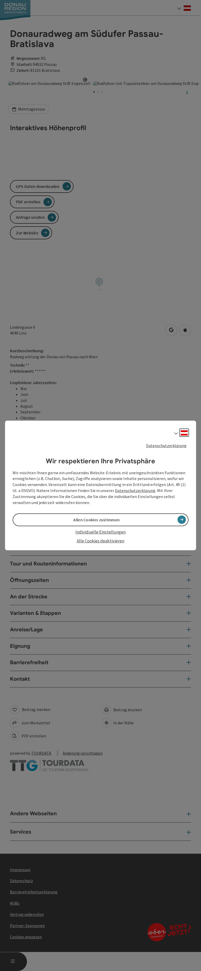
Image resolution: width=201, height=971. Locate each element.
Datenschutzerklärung (166, 445)
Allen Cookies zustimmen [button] (96, 519)
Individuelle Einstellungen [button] (100, 532)
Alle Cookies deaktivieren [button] (100, 541)
